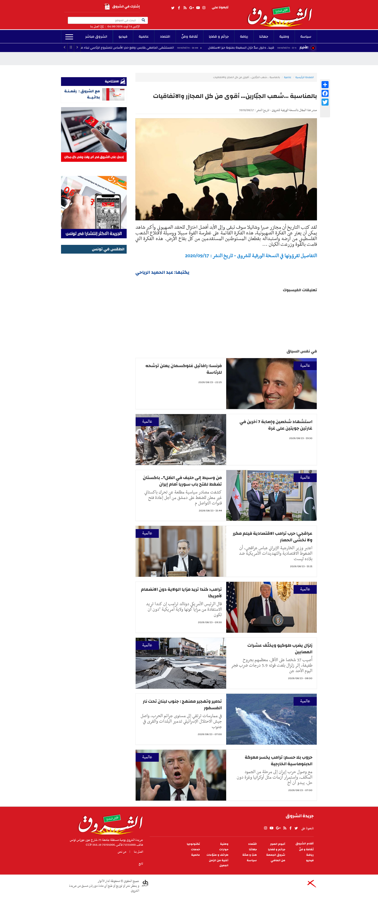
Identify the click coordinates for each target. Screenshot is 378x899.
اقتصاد (165, 36)
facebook (179, 7)
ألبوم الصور (277, 844)
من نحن (122, 851)
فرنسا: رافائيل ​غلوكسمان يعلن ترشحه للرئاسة (183, 369)
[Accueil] (109, 823)
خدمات (195, 849)
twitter (173, 7)
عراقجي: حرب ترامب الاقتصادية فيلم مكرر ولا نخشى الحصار (272, 536)
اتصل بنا (94, 26)
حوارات (223, 849)
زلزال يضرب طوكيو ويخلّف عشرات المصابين (279, 648)
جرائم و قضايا (219, 36)
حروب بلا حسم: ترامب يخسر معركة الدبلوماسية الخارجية (278, 760)
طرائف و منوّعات (217, 854)
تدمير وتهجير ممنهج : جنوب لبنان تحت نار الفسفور (182, 704)
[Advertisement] (94, 320)
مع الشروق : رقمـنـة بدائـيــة (82, 94)
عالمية (144, 36)
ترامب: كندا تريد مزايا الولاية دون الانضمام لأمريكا (181, 592)
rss (184, 7)
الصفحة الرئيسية (304, 77)
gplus (191, 7)
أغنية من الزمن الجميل (218, 863)
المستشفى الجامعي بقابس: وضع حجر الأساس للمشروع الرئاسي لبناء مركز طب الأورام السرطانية (151, 48)
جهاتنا (263, 36)
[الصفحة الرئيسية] (282, 13)
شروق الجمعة (275, 854)
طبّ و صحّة (249, 854)
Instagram (203, 7)
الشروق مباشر (96, 36)
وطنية (284, 36)
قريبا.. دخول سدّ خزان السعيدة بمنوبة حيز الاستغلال (281, 48)
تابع (141, 863)
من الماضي (278, 860)
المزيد (69, 37)
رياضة (244, 36)
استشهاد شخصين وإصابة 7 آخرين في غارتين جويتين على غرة (276, 425)
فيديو (123, 36)
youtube (198, 7)
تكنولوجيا (193, 844)
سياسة (305, 36)
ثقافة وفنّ (189, 36)
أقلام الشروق (305, 843)
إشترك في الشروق (126, 6)
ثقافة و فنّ (306, 849)
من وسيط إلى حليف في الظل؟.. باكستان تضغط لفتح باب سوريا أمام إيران (182, 481)
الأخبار (303, 47)
